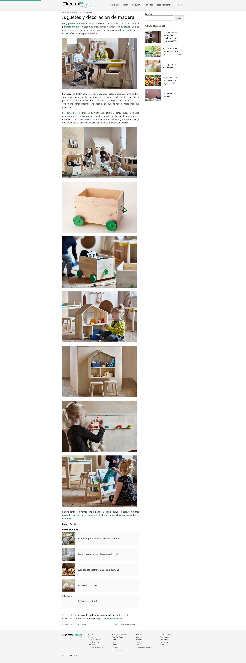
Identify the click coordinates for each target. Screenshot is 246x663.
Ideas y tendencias (164, 5)
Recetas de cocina (166, 634)
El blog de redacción (119, 634)
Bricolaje (91, 637)
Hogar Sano (116, 645)
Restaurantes (136, 5)
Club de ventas (93, 642)
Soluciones (114, 5)
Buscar (148, 14)
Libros (138, 642)
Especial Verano (118, 637)
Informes (139, 634)
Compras (91, 645)
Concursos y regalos (95, 647)
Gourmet (115, 642)
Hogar (125, 5)
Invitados (139, 640)
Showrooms (164, 640)
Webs (162, 645)
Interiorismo (140, 637)
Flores (114, 640)
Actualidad (92, 634)
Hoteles (149, 5)
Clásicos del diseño (95, 640)
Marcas (138, 645)
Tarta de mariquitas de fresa (75, 625)
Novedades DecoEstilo (144, 647)
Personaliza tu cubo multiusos (125, 625)
